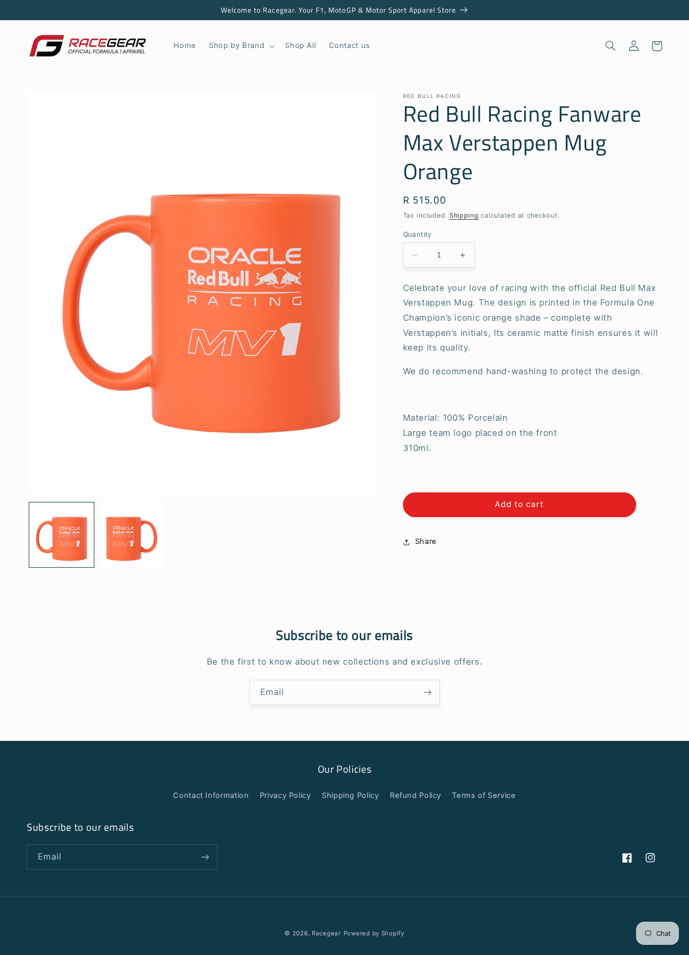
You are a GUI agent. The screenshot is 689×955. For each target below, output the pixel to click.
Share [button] (426, 541)
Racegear (326, 933)
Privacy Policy (285, 795)
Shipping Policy (350, 795)
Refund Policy (415, 795)
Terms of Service (483, 795)
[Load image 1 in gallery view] (61, 534)
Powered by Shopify (374, 933)
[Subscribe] (427, 692)
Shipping (464, 215)
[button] (241, 46)
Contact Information (211, 795)
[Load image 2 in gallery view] (131, 534)
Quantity (417, 234)
